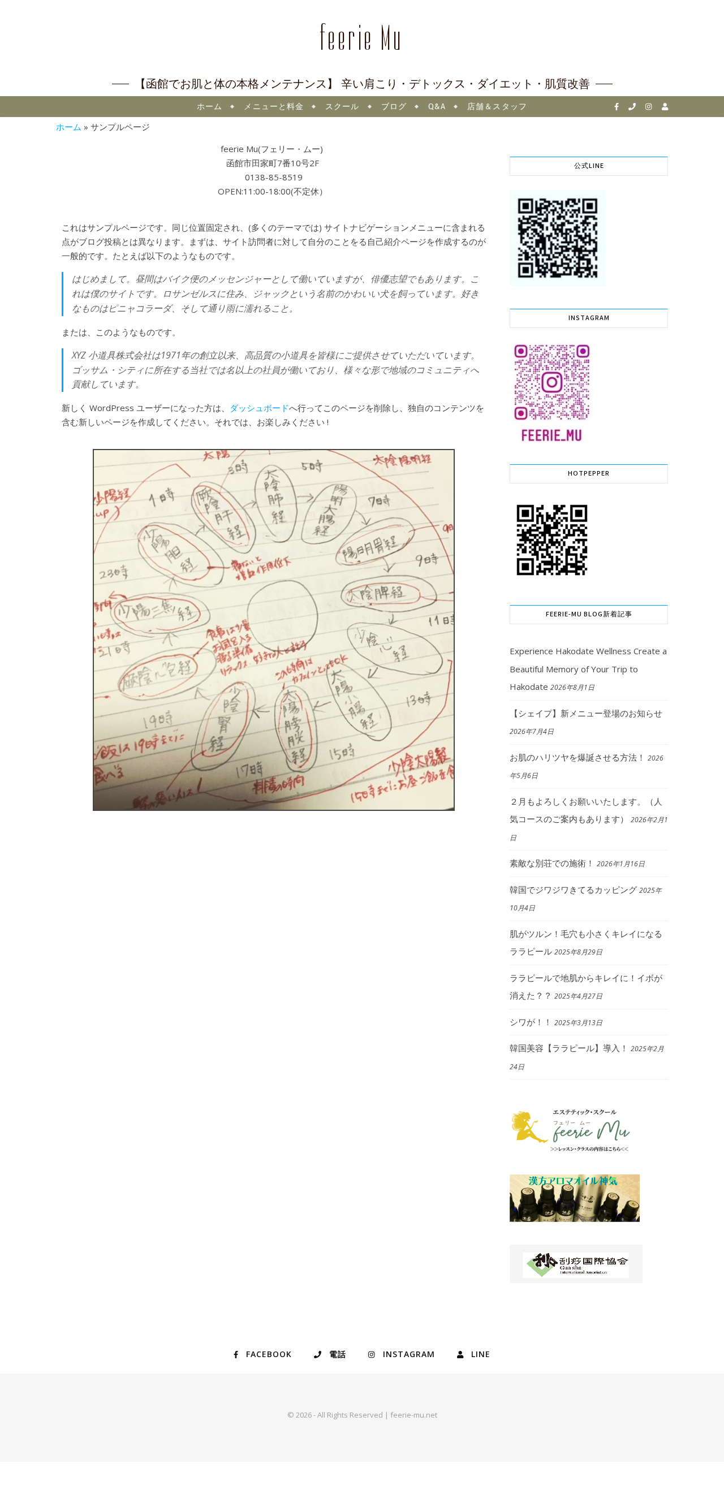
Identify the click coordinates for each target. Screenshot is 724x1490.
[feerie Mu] (362, 48)
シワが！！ (531, 1021)
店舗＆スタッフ (497, 106)
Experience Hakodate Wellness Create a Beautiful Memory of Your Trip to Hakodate (588, 668)
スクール (342, 106)
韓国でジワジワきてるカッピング (573, 889)
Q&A (437, 106)
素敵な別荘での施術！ (552, 863)
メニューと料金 (274, 106)
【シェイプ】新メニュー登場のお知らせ (586, 713)
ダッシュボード (259, 407)
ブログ (394, 106)
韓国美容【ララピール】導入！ (569, 1047)
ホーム (209, 106)
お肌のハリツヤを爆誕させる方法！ (577, 757)
